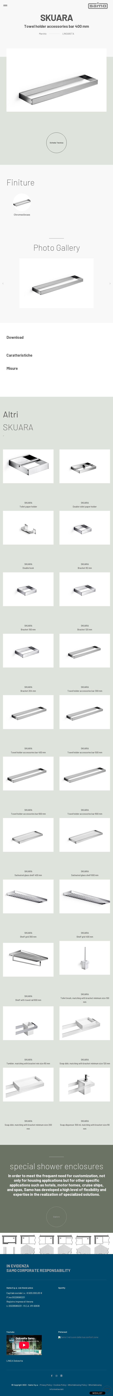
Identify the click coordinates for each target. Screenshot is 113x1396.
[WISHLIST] (107, 1390)
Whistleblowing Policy (77, 1385)
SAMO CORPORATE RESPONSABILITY (38, 1270)
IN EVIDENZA (17, 1265)
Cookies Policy (60, 1385)
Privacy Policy (46, 1385)
